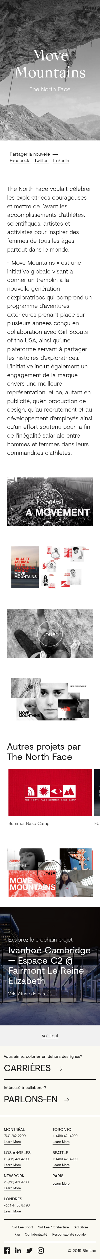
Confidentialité (36, 1234)
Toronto (62, 1129)
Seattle (60, 1152)
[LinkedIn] (18, 1250)
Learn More (12, 1141)
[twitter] (29, 1250)
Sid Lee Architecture (53, 1227)
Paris (58, 1175)
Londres (13, 1199)
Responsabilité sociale (69, 1234)
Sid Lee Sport (22, 1227)
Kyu (17, 1234)
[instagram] (41, 1250)
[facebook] (7, 1250)
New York (14, 1175)
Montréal (14, 1129)
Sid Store (81, 1227)
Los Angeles (17, 1152)
